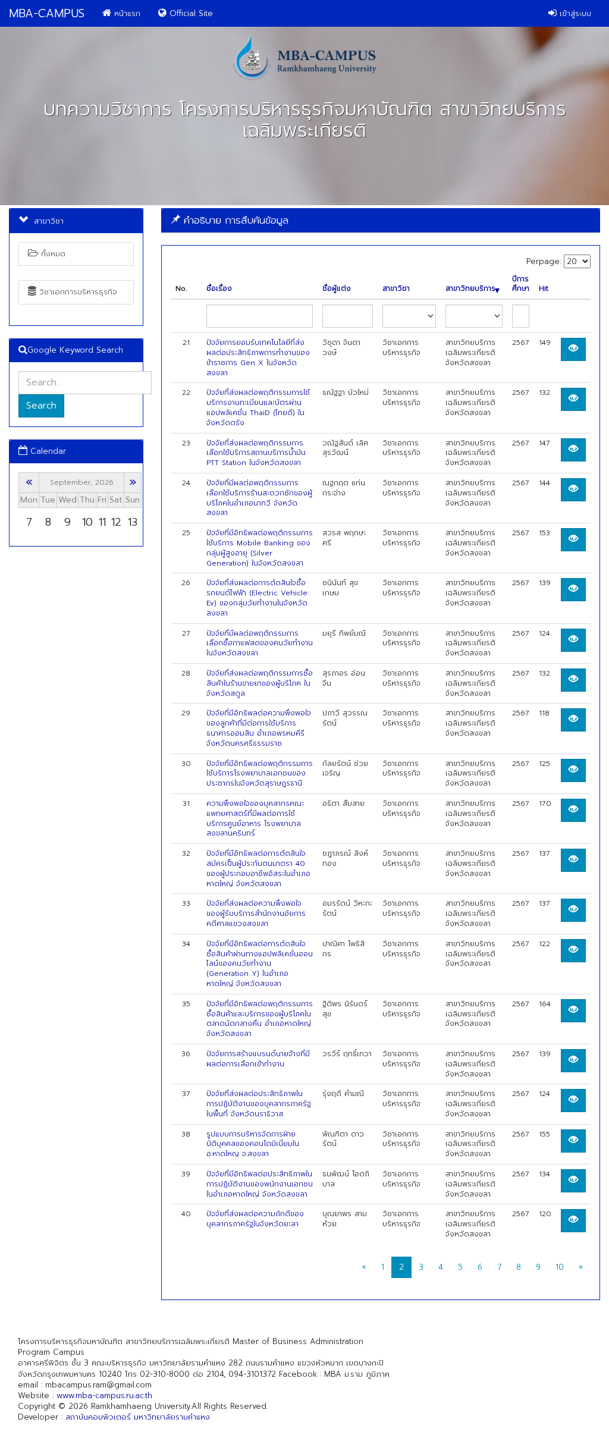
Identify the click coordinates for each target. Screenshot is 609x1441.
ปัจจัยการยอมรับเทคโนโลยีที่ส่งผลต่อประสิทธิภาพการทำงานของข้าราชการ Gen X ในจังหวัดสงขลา (258, 357)
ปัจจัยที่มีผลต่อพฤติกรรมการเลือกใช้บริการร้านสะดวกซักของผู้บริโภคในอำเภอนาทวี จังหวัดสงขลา (259, 498)
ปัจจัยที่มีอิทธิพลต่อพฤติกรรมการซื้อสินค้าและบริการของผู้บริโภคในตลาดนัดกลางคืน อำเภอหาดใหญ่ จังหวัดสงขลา (259, 1019)
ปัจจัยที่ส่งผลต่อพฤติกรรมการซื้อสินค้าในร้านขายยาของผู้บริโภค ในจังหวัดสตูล (259, 683)
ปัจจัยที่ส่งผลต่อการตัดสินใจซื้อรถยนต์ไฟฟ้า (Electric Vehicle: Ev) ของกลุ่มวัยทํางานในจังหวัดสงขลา (257, 597)
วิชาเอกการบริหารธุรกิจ (76, 291)
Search (41, 405)
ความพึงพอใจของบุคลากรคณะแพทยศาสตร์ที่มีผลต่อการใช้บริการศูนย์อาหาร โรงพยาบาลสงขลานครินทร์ (255, 818)
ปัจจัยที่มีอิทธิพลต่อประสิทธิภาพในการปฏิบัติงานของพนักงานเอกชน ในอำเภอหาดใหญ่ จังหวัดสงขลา (259, 1184)
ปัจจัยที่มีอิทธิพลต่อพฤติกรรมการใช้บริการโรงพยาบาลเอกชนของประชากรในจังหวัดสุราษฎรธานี (259, 773)
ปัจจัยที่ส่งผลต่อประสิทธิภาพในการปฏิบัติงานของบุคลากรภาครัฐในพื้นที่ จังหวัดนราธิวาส (258, 1103)
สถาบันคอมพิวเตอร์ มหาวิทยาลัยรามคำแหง (137, 1417)
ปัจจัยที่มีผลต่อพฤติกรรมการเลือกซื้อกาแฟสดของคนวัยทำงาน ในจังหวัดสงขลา (259, 643)
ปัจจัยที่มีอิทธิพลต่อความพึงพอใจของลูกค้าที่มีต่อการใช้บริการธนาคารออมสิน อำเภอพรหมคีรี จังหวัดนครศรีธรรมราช (258, 728)
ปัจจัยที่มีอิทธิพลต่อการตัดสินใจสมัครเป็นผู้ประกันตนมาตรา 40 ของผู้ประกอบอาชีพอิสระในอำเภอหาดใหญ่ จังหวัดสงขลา (258, 868)
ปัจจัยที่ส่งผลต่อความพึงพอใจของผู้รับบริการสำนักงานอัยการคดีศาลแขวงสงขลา (256, 913)
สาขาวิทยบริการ (470, 289)
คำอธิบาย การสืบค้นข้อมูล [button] (234, 220)
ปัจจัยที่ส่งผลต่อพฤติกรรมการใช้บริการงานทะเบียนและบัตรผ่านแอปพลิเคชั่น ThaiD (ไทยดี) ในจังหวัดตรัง (258, 407)
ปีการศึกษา (520, 284)
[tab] (380, 220)
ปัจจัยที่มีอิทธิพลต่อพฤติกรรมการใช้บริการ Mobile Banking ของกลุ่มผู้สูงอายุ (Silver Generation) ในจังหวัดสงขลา (259, 548)
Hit (543, 289)
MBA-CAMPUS (46, 13)
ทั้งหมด (51, 253)
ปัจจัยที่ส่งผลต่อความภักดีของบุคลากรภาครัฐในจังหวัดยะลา (255, 1218)
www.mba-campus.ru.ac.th (104, 1395)
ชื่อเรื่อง (219, 289)
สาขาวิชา (396, 289)
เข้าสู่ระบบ (574, 13)
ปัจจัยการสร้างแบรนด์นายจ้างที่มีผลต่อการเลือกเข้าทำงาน (258, 1058)
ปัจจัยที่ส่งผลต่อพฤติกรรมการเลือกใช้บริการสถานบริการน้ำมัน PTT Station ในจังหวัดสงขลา (256, 453)
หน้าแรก (125, 13)
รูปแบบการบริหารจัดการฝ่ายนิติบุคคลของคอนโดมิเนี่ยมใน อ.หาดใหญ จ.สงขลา (252, 1144)
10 (559, 1267)
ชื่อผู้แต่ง (336, 289)
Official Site (190, 13)
